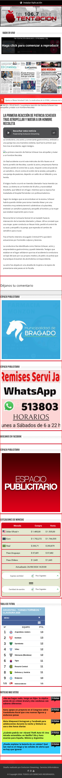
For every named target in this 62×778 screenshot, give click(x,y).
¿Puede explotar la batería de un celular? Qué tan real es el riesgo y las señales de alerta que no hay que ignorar (26, 747)
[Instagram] (31, 771)
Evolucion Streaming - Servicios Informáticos (40, 767)
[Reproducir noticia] (8, 133)
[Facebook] (28, 771)
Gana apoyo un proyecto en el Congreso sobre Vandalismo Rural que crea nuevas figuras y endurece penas (25, 712)
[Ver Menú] (3, 13)
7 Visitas (55, 698)
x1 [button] (54, 132)
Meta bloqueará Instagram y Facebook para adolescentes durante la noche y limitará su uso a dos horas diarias (24, 724)
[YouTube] (33, 771)
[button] (58, 77)
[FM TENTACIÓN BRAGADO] (31, 16)
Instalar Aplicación (32, 2)
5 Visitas (55, 721)
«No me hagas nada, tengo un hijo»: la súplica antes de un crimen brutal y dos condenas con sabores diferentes (26, 701)
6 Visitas (55, 710)
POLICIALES (14, 105)
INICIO (5, 105)
